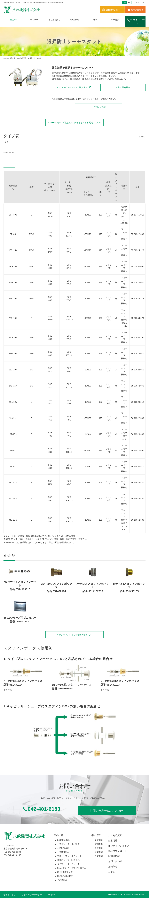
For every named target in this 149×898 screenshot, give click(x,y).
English (51, 895)
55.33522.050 (137, 370)
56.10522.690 (137, 450)
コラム (95, 20)
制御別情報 (74, 20)
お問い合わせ (137, 10)
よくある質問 (54, 20)
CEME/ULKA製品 (65, 876)
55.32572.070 (137, 353)
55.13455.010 (137, 215)
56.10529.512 (137, 402)
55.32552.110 (137, 298)
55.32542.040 (137, 282)
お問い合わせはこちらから (107, 810)
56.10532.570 (137, 466)
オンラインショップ (137, 21)
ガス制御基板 (63, 848)
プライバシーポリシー (32, 895)
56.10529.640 (137, 434)
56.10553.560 (137, 482)
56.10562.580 (137, 499)
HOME (5, 58)
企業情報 (115, 20)
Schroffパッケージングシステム (71, 868)
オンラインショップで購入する (73, 87)
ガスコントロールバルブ (68, 844)
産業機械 (99, 852)
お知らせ (112, 866)
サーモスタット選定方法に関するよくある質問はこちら (75, 122)
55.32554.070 (137, 318)
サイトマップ (141, 2)
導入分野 (34, 20)
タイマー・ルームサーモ (68, 864)
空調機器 (99, 844)
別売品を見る (124, 87)
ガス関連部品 (63, 852)
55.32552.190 (137, 337)
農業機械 (99, 856)
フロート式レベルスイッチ (69, 856)
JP (125, 2)
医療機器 (99, 848)
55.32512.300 (137, 234)
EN (129, 2)
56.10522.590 (137, 418)
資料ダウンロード (114, 10)
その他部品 (62, 880)
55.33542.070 (137, 386)
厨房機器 (99, 840)
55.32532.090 (137, 266)
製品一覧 (13, 20)
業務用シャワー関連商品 (68, 860)
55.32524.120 (137, 250)
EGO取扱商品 (21, 58)
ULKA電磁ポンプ (65, 872)
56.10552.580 (137, 520)
